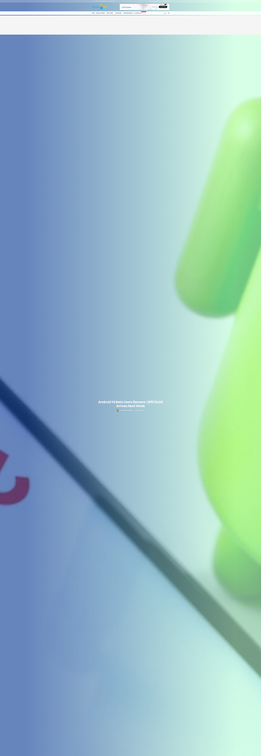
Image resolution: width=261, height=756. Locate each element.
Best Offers (110, 13)
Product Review (100, 13)
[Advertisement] (130, 25)
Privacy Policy (105, 1)
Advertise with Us (98, 1)
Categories (118, 13)
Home (93, 13)
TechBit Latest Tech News (126, 410)
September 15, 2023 (139, 410)
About (93, 1)
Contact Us (111, 1)
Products (138, 13)
